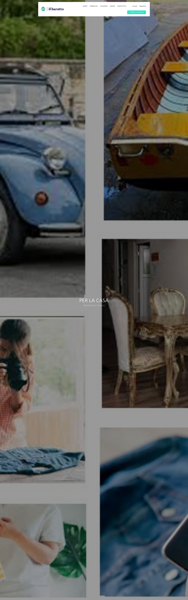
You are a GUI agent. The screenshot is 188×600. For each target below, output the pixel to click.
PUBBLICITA (94, 6)
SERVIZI (112, 6)
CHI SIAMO (104, 6)
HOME (85, 6)
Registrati (142, 6)
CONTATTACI (121, 6)
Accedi (134, 6)
